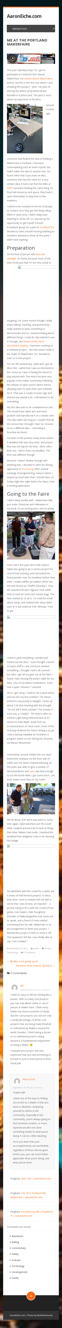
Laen (32, 771)
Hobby (48, 948)
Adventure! (17, 1236)
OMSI (10, 188)
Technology (12, 952)
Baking (15, 1242)
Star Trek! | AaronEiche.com (36, 1178)
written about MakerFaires (38, 78)
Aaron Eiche (29, 1079)
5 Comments (29, 952)
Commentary (19, 1248)
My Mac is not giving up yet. (23, 961)
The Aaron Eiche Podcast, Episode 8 (35, 965)
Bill (22, 985)
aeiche (36, 948)
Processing (27, 469)
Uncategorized (19, 1272)
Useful (15, 1278)
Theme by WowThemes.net (39, 1315)
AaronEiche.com (24, 16)
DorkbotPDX (47, 227)
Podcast (16, 1260)
